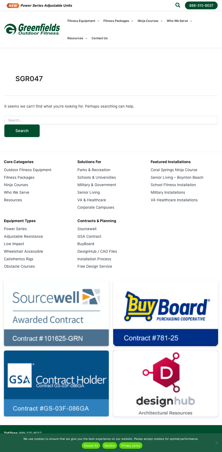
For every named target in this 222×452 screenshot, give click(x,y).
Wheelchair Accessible (23, 251)
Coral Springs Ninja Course (174, 170)
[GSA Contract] (56, 383)
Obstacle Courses (19, 266)
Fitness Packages (19, 177)
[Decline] (216, 443)
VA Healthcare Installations (174, 200)
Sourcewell (86, 229)
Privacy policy (130, 445)
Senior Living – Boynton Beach (177, 177)
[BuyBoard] (165, 313)
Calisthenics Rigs (18, 259)
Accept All (91, 445)
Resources (13, 200)
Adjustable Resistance (23, 236)
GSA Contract (89, 236)
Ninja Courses (16, 185)
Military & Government (96, 185)
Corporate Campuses (95, 207)
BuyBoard (85, 244)
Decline (109, 445)
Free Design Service (94, 266)
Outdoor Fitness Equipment (27, 170)
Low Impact (14, 244)
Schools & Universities (96, 177)
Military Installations (168, 192)
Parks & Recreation (93, 170)
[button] (178, 6)
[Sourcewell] (56, 313)
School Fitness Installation (173, 185)
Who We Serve (16, 192)
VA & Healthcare (91, 200)
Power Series (15, 229)
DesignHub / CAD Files (97, 251)
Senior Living (88, 192)
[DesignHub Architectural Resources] (165, 383)
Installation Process (94, 259)
